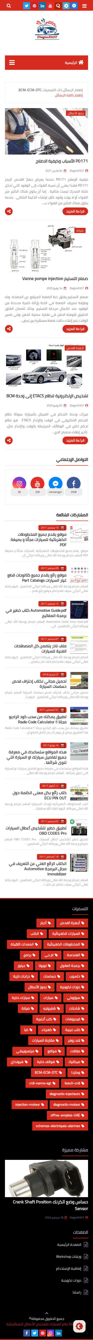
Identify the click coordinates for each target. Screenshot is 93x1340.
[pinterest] (34, 5)
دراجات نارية (21, 976)
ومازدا (75, 1072)
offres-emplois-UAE (65, 1115)
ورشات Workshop (68, 1256)
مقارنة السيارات (43, 1040)
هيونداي (17, 1061)
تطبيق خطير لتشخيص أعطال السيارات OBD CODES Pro (36, 830)
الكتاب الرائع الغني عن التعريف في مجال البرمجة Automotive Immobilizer (37, 869)
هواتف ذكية (46, 1061)
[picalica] (66, 1333)
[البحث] (8, 5)
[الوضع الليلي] (79, 1326)
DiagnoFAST (77, 1217)
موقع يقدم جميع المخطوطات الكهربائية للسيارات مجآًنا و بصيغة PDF (38, 539)
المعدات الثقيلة (22, 944)
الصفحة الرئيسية (69, 1245)
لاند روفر (74, 1040)
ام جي (49, 955)
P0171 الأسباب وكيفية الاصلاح (62, 161)
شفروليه (49, 1008)
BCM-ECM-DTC (46, 1072)
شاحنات (74, 1008)
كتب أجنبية (44, 1019)
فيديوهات (72, 1019)
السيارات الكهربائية (66, 933)
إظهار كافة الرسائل (69, 95)
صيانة (26, 1008)
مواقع (52, 1051)
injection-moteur (27, 1104)
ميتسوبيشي (25, 1051)
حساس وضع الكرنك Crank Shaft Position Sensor (50, 1205)
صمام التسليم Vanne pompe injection (55, 279)
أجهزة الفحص (70, 923)
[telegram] (66, 5)
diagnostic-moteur (66, 1104)
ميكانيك (74, 1061)
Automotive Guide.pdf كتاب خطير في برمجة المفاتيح (36, 613)
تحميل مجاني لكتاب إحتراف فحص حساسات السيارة (39, 683)
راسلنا (77, 1292)
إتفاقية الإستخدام (68, 1268)
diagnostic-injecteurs (65, 1094)
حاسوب (74, 976)
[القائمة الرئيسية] (12, 62)
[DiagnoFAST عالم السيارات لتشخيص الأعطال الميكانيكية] (46, 29)
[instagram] (50, 1333)
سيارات (48, 997)
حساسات (49, 976)
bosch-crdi (72, 1083)
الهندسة (73, 955)
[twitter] (26, 5)
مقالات (75, 1051)
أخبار (43, 923)
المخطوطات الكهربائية (63, 944)
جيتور (21, 965)
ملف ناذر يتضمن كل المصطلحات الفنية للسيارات (40, 648)
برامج (27, 955)
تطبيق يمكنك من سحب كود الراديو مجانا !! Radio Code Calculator (37, 719)
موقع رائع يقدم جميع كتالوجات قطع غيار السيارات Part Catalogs (36, 577)
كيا (26, 1029)
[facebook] (26, 1333)
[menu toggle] (84, 5)
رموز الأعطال (37, 987)
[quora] (58, 5)
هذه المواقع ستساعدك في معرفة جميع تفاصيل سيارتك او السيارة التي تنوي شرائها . (36, 757)
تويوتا (43, 965)
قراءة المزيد (75, 211)
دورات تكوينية (70, 987)
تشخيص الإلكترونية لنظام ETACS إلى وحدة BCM (47, 396)
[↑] (46, 1313)
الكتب (35, 933)
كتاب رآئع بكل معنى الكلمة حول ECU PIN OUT (39, 795)
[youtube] (50, 5)
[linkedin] (42, 5)
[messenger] (74, 5)
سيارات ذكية (21, 997)
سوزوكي (73, 997)
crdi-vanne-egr (40, 1083)
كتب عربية (72, 1029)
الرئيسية (71, 62)
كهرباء (47, 1029)
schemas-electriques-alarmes (58, 1126)
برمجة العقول (70, 965)
